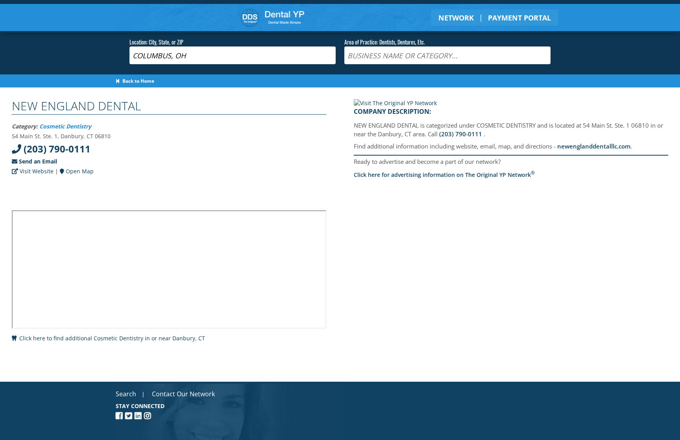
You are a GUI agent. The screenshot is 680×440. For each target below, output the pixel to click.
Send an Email (37, 161)
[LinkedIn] (139, 415)
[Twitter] (130, 415)
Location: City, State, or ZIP (156, 42)
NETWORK (456, 17)
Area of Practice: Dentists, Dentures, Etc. (384, 42)
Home (272, 17)
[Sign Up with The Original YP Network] (395, 103)
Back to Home (137, 81)
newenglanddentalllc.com (593, 146)
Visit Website (36, 171)
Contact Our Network (183, 394)
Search (126, 394)
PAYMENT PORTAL (519, 17)
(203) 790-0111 (56, 148)
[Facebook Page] (120, 415)
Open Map (79, 171)
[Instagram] (148, 415)
